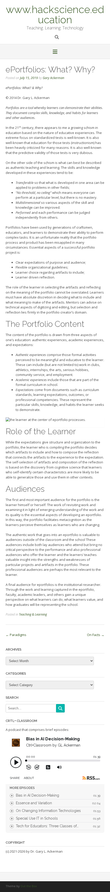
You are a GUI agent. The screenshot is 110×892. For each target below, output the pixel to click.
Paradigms (16, 634)
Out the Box (28, 886)
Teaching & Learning (33, 614)
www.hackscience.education (55, 14)
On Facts (95, 634)
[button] (55, 52)
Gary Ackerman (53, 78)
